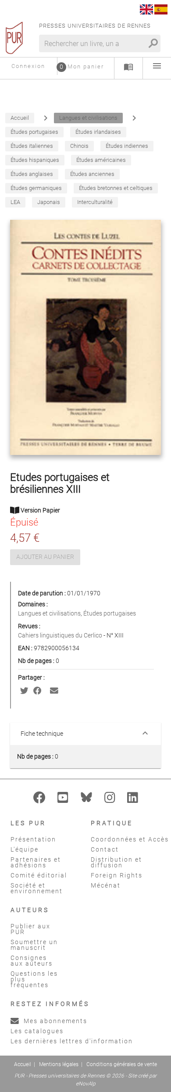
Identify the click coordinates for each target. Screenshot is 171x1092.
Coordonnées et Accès (130, 839)
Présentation (33, 839)
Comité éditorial (39, 875)
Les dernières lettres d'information (72, 1041)
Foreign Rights (116, 875)
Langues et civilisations (49, 613)
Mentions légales (58, 1064)
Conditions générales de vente (121, 1064)
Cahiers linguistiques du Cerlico (60, 635)
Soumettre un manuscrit (34, 944)
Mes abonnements (54, 1020)
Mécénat (106, 885)
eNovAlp (86, 1084)
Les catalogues (37, 1031)
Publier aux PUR (30, 929)
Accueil (22, 1064)
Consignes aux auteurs (32, 960)
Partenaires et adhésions (36, 862)
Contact (105, 849)
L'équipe (25, 849)
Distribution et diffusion (116, 862)
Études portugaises (109, 613)
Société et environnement (37, 888)
